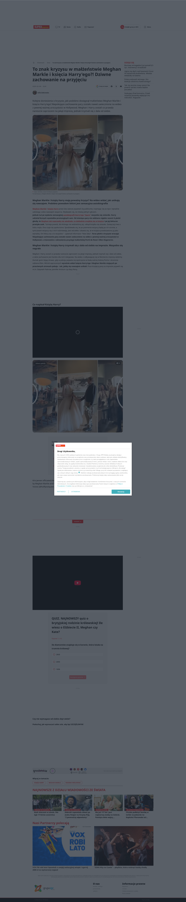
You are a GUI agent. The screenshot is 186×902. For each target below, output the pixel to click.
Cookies (68, 486)
